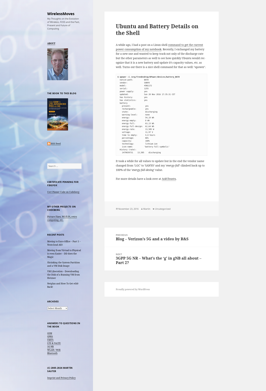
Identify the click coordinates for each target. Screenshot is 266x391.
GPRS (50, 336)
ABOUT (51, 43)
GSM (49, 333)
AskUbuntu (169, 179)
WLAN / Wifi (54, 349)
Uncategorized (163, 208)
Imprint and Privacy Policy (61, 377)
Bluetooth (52, 353)
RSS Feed (56, 143)
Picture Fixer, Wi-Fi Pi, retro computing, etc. (62, 218)
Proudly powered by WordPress (133, 289)
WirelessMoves (60, 13)
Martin (146, 208)
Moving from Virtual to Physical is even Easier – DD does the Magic (64, 253)
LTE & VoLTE (54, 343)
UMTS (50, 339)
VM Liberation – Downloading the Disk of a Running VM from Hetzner (63, 275)
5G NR (50, 346)
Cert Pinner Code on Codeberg (63, 191)
